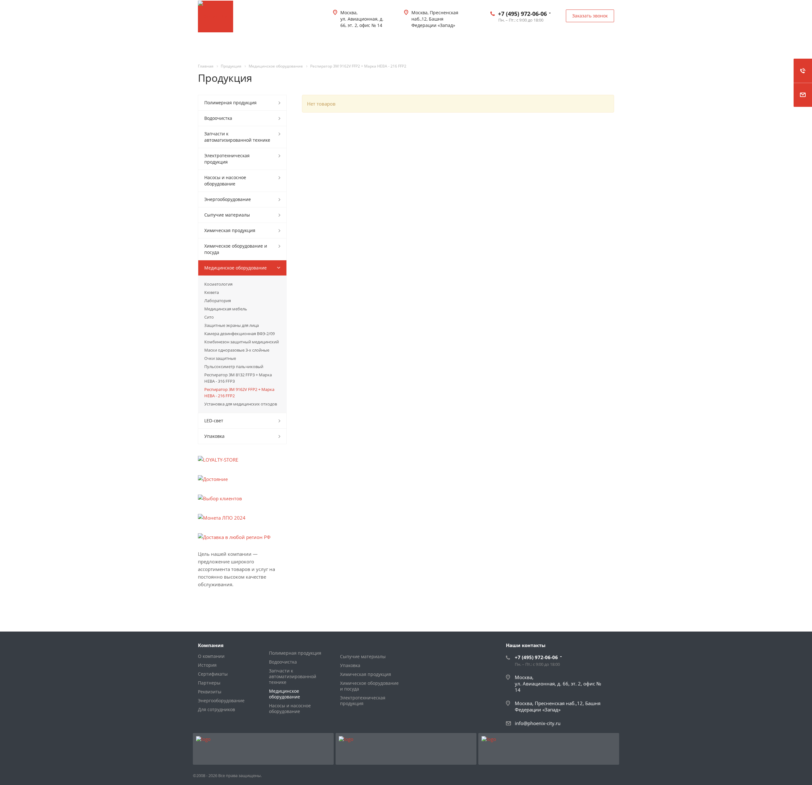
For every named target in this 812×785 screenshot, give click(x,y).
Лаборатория (217, 300)
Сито (209, 317)
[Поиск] (605, 44)
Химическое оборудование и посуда (235, 249)
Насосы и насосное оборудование (225, 180)
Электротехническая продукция (227, 158)
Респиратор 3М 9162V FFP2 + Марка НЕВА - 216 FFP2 (239, 392)
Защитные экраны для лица (231, 325)
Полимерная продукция (230, 103)
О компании (211, 656)
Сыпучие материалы (227, 215)
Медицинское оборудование (235, 268)
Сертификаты (213, 674)
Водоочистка (218, 118)
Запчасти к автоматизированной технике (237, 137)
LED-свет (213, 421)
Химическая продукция (229, 230)
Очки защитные (220, 358)
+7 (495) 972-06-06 (522, 13)
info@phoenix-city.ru (537, 723)
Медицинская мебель (225, 309)
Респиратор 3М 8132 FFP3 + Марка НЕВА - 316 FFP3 (238, 378)
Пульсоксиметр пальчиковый (233, 366)
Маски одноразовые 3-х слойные (236, 350)
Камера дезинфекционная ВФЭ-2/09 (239, 333)
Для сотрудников (216, 709)
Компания (211, 645)
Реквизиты (209, 692)
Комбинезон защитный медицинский (241, 342)
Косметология (218, 284)
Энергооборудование (227, 199)
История (207, 665)
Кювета (211, 292)
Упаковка (214, 436)
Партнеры (209, 683)
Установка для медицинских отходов (240, 404)
